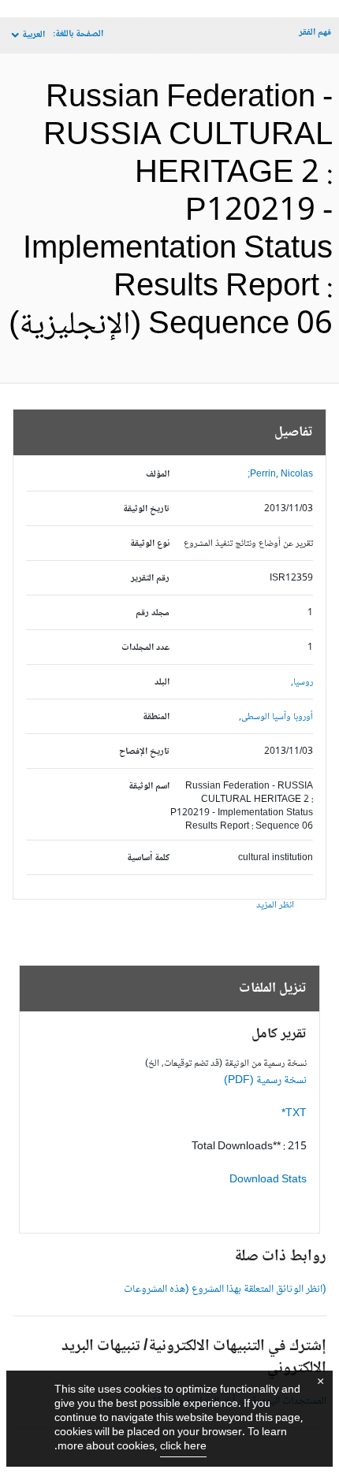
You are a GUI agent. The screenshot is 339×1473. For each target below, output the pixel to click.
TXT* (294, 1113)
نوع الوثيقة (150, 544)
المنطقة (156, 717)
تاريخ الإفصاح (144, 752)
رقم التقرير (150, 578)
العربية (33, 35)
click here (183, 1447)
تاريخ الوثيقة (146, 509)
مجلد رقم (153, 613)
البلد (162, 682)
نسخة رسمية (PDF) (265, 1080)
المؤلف (158, 474)
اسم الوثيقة (149, 786)
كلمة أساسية (148, 858)
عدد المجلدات (145, 648)
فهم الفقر (315, 32)
